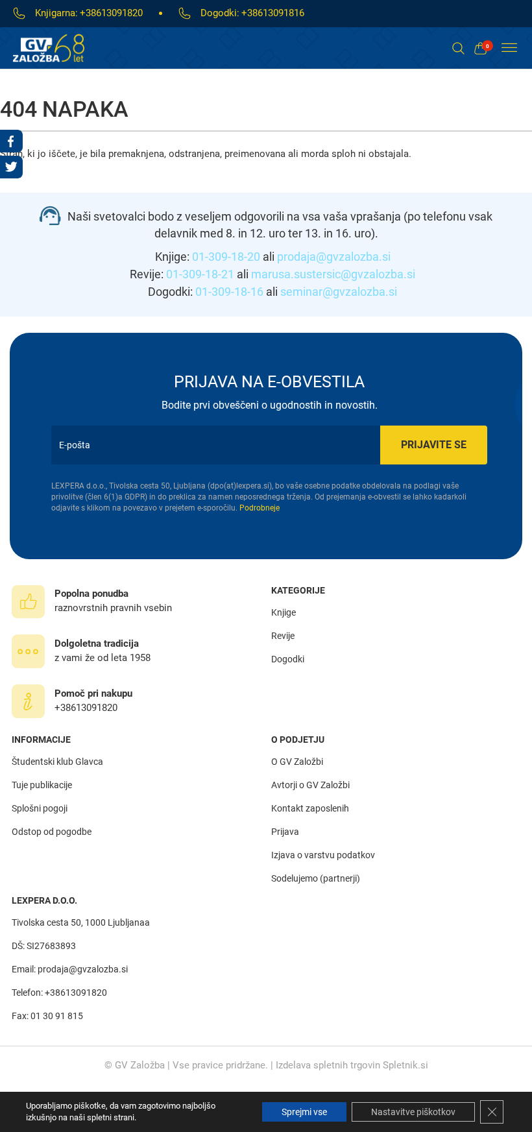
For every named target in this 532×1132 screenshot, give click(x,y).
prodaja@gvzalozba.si (334, 256)
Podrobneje (259, 507)
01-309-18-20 (226, 256)
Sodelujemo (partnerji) (315, 878)
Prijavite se (433, 445)
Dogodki (287, 659)
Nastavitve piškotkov (413, 1112)
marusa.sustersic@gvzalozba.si (333, 274)
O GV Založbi (297, 761)
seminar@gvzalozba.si (338, 291)
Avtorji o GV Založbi (310, 785)
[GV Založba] (57, 48)
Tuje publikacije (42, 785)
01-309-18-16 (229, 291)
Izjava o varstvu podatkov (323, 855)
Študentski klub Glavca (57, 761)
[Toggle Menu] (509, 48)
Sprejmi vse (304, 1112)
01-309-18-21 (200, 274)
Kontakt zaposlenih (310, 808)
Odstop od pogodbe (51, 831)
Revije (283, 636)
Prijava (285, 831)
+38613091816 (272, 13)
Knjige (283, 612)
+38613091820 (111, 13)
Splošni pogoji (39, 808)
